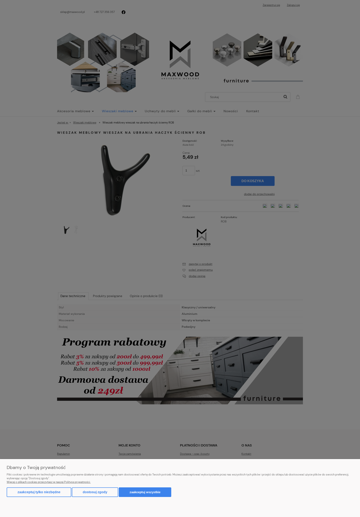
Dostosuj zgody (95, 492)
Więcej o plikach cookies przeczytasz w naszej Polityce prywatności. (49, 482)
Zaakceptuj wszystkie (145, 492)
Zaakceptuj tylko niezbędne (39, 492)
